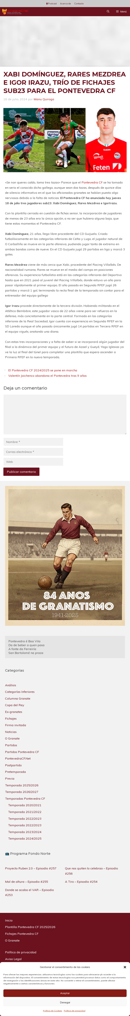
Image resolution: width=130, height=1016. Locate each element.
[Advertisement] (65, 41)
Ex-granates (13, 712)
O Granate (12, 738)
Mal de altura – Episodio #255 (26, 882)
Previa (9, 778)
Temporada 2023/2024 (24, 832)
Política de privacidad (74, 1010)
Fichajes (11, 718)
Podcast (52, 3)
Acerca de (65, 3)
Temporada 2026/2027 (21, 792)
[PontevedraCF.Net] (15, 11)
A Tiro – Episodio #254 (81, 882)
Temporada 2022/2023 (24, 819)
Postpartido (13, 765)
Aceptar (65, 993)
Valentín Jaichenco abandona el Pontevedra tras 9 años (47, 376)
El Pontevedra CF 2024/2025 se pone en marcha (42, 370)
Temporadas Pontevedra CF (25, 799)
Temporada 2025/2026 (21, 785)
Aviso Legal (13, 959)
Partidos (11, 745)
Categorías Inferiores (20, 692)
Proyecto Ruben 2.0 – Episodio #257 (31, 868)
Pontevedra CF (92, 182)
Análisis (10, 685)
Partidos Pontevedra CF (22, 752)
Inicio (9, 920)
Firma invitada (15, 725)
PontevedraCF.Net (18, 758)
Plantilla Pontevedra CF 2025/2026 (30, 927)
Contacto (79, 3)
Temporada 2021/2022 (24, 812)
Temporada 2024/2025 (24, 838)
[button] (125, 967)
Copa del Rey (14, 705)
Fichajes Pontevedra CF (21, 934)
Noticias (11, 732)
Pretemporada (15, 772)
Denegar (65, 1002)
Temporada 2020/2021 (24, 805)
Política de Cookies (52, 1010)
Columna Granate (17, 698)
